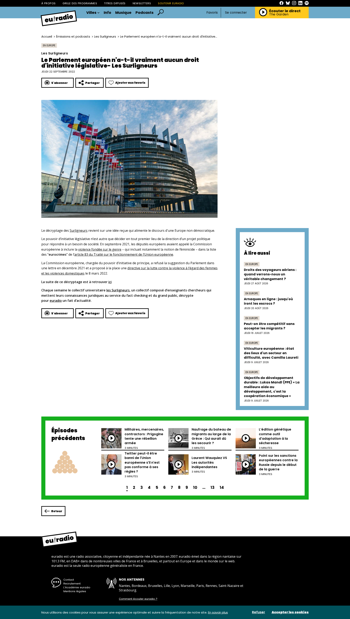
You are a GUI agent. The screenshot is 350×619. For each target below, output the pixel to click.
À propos (48, 3)
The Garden (278, 14)
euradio (56, 300)
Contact (68, 580)
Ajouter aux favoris (130, 83)
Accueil (46, 36)
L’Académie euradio (76, 587)
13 (212, 487)
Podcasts (145, 12)
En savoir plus (218, 612)
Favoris (212, 12)
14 (222, 487)
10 (195, 487)
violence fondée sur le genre (99, 249)
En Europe (49, 45)
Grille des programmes (80, 3)
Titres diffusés (114, 3)
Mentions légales (74, 591)
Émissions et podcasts (73, 36)
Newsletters (142, 3)
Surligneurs (79, 230)
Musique (123, 12)
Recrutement (72, 583)
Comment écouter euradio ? (138, 599)
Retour (56, 511)
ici (110, 282)
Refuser (258, 612)
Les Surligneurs (105, 36)
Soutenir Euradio (171, 3)
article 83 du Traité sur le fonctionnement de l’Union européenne (123, 254)
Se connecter (236, 12)
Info (107, 12)
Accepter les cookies (290, 612)
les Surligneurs (118, 290)
